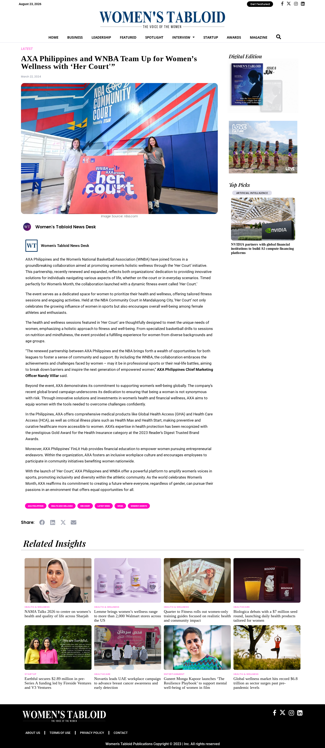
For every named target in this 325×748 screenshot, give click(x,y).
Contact (121, 733)
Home (53, 37)
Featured (128, 37)
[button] (42, 522)
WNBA (120, 506)
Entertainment (174, 674)
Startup (210, 37)
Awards (234, 37)
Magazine (258, 37)
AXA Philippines (36, 506)
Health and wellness (62, 506)
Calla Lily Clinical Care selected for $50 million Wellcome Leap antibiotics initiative (261, 248)
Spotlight (154, 37)
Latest (27, 48)
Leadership (101, 37)
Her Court (85, 506)
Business (75, 37)
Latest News (104, 506)
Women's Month (139, 506)
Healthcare (244, 193)
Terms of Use (60, 733)
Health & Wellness (37, 607)
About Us (32, 733)
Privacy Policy (92, 733)
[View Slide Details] (263, 147)
